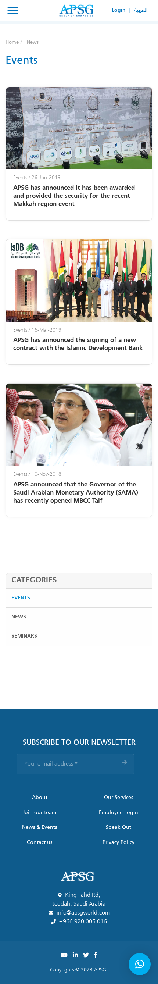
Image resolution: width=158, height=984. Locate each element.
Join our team (39, 812)
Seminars (24, 636)
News (18, 617)
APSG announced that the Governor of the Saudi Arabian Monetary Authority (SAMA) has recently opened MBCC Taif (75, 493)
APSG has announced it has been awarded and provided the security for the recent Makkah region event (74, 196)
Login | (121, 10)
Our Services (118, 797)
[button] (140, 964)
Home (12, 42)
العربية (141, 10)
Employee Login (118, 812)
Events (20, 597)
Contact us (39, 842)
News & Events (39, 827)
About (39, 797)
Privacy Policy (118, 842)
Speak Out (118, 827)
